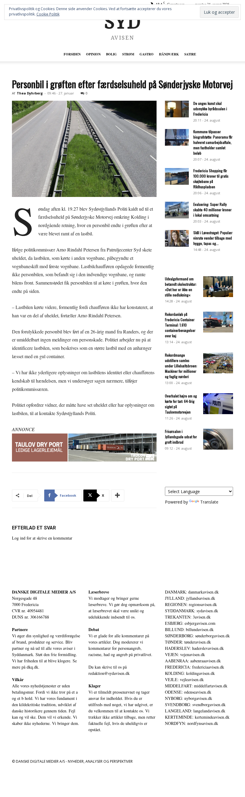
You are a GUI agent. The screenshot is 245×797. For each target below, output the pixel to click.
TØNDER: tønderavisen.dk (188, 642)
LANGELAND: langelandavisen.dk (195, 711)
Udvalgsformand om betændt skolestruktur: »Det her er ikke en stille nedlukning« (181, 286)
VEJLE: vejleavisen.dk (184, 679)
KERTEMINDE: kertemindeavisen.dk (197, 717)
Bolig (111, 54)
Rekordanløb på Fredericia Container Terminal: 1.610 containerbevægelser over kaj (180, 325)
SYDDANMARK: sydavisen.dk (191, 610)
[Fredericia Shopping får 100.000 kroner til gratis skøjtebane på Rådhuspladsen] (177, 176)
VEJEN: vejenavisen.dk (185, 654)
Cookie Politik (47, 14)
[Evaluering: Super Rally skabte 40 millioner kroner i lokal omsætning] (177, 210)
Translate (209, 502)
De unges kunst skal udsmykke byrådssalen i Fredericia (210, 108)
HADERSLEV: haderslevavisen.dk (194, 648)
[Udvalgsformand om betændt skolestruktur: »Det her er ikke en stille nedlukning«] (218, 286)
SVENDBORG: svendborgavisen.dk (195, 704)
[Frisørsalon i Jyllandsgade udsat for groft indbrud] (218, 439)
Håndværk (169, 54)
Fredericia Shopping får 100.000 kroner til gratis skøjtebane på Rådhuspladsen (211, 178)
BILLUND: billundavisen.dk (189, 629)
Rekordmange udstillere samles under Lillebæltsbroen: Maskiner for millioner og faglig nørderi (181, 365)
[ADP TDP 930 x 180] (84, 448)
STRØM (128, 54)
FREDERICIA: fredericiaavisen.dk (194, 667)
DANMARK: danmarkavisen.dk (192, 592)
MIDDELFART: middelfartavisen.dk (196, 686)
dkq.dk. (33, 667)
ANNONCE (23, 429)
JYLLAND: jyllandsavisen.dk (190, 598)
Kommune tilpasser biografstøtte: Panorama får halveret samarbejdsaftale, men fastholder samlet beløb (212, 142)
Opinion (93, 54)
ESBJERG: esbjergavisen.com (190, 623)
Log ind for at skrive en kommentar (42, 538)
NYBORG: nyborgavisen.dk (188, 698)
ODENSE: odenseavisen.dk (188, 692)
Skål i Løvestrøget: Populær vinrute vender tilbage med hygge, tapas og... (212, 238)
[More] (117, 495)
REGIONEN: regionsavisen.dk (191, 604)
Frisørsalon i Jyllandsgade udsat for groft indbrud (181, 437)
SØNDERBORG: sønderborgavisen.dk (197, 635)
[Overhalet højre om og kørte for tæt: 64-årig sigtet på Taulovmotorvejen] (218, 403)
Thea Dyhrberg (30, 93)
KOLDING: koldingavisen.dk (190, 673)
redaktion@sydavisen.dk (109, 673)
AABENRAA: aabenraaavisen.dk (193, 661)
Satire (190, 54)
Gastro (147, 54)
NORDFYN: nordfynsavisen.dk (191, 723)
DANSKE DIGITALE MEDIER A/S (44, 592)
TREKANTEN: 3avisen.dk (188, 617)
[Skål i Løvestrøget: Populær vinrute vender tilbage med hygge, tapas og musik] (177, 238)
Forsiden (72, 54)
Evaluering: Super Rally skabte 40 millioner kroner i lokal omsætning (212, 209)
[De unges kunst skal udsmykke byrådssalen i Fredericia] (177, 109)
